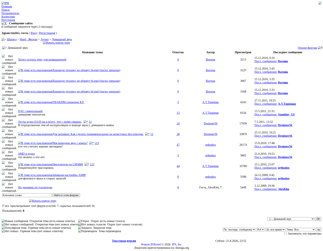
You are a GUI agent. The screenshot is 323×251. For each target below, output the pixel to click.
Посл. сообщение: (265, 61)
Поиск (5, 9)
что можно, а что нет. (31, 157)
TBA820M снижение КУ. (68, 102)
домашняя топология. (32, 114)
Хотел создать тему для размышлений (42, 59)
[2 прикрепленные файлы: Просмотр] (35, 70)
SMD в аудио (26, 153)
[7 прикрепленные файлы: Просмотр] (35, 143)
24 (178, 123)
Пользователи (10, 13)
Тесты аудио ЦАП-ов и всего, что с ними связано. (50, 121)
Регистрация (47, 33)
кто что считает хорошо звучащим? (40, 146)
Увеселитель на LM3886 (67, 164)
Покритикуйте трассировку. (36, 167)
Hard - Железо (28, 39)
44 (178, 166)
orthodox (210, 144)
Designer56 (210, 123)
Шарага (12, 39)
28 (178, 134)
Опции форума (307, 47)
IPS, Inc (177, 244)
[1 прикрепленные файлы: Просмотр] (35, 102)
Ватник (210, 59)
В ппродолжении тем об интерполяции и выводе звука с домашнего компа (66, 125)
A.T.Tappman (210, 102)
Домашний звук (62, 39)
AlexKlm (283, 189)
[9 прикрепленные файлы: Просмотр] (35, 164)
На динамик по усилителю (35, 187)
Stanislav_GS (286, 114)
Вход (34, 33)
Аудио (45, 39)
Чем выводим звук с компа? (70, 143)
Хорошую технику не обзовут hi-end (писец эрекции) (86, 70)
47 (178, 144)
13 (178, 112)
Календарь (8, 16)
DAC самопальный (30, 111)
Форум (145, 244)
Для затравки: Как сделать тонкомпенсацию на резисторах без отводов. (98, 134)
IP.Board (155, 244)
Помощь (6, 6)
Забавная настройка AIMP (69, 175)
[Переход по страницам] (85, 121)
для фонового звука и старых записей (42, 178)
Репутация (8, 19)
